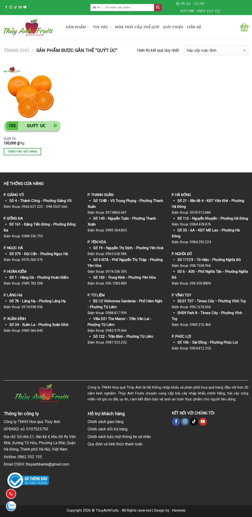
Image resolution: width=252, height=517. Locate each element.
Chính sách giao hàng (106, 421)
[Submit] (157, 7)
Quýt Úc (10, 139)
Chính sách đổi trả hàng (107, 429)
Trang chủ (16, 50)
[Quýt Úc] (32, 98)
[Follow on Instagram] (10, 7)
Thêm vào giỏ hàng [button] (22, 151)
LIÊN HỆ (194, 27)
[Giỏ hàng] (244, 27)
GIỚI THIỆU (173, 27)
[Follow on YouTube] (24, 7)
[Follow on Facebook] (6, 7)
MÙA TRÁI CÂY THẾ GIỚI (137, 27)
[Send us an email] (20, 7)
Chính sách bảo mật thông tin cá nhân (119, 436)
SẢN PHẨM (76, 27)
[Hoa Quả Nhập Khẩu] (31, 27)
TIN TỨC (100, 27)
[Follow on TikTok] (15, 7)
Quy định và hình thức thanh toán (115, 444)
